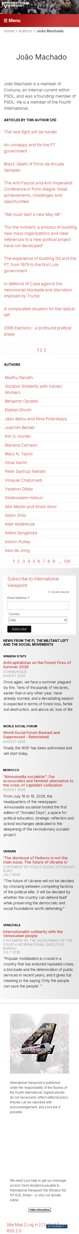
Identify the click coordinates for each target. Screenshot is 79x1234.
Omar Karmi (16, 462)
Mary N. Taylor (19, 453)
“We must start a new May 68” (32, 214)
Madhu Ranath (19, 377)
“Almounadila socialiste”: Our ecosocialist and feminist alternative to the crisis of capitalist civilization (38, 780)
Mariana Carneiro (21, 445)
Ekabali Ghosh (18, 409)
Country (14, 614)
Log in (32, 1224)
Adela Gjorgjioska (21, 532)
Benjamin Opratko (21, 401)
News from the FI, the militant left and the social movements (35, 643)
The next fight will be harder (30, 131)
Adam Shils (15, 515)
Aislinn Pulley (17, 541)
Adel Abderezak (20, 524)
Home (9, 31)
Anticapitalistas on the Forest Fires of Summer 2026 (37, 664)
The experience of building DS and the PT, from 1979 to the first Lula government (40, 264)
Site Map (15, 1224)
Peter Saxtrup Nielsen (25, 471)
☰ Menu (12, 20)
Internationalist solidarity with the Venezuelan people (33, 933)
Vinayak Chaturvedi (23, 480)
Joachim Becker (20, 427)
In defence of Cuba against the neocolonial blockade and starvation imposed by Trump (38, 290)
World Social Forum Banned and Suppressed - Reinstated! (31, 734)
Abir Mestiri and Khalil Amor (31, 506)
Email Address (18, 598)
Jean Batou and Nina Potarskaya (36, 418)
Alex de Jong (17, 550)
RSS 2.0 (14, 1230)
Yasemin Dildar (19, 489)
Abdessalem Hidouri (24, 497)
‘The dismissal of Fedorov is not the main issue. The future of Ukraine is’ (35, 859)
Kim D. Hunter (18, 436)
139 (67, 561)
